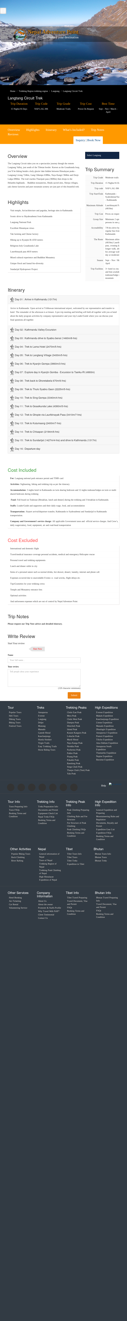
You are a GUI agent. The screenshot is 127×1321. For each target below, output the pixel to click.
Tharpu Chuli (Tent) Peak (78, 770)
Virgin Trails (43, 743)
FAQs (69, 907)
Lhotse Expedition (104, 723)
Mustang (42, 726)
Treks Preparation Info (48, 806)
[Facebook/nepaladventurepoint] (107, 140)
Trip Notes (97, 129)
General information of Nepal (49, 855)
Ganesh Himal (44, 733)
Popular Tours (15, 712)
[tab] (63, 299)
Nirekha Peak (73, 746)
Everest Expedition (104, 712)
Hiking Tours (15, 719)
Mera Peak (71, 716)
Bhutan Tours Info (103, 854)
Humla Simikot (45, 740)
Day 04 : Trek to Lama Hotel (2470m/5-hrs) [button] (38, 346)
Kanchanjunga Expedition (107, 719)
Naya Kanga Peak (75, 743)
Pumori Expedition (104, 736)
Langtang (42, 719)
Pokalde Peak (73, 760)
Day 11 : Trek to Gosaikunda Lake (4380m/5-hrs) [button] (41, 406)
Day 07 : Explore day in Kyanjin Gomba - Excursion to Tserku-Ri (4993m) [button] (55, 372)
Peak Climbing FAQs (76, 829)
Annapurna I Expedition (106, 733)
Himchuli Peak (73, 726)
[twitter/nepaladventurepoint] (111, 140)
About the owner (45, 904)
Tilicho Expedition (104, 740)
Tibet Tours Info (74, 854)
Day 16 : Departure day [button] (27, 448)
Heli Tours (13, 716)
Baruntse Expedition (105, 760)
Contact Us (43, 918)
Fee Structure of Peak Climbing (76, 824)
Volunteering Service (18, 908)
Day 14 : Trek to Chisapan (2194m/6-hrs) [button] (37, 431)
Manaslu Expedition (105, 726)
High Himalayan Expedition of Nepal (48, 878)
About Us (42, 901)
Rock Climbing (18, 857)
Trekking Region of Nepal (48, 865)
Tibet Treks (72, 861)
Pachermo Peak (74, 750)
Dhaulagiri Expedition (106, 729)
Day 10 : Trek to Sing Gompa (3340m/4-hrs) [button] (38, 397)
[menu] (3, 11)
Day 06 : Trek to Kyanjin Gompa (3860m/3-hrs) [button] (40, 363)
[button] (116, 298)
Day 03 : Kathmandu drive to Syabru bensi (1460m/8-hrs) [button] (46, 338)
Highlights (32, 129)
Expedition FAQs (103, 833)
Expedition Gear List (105, 829)
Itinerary (51, 129)
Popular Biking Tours (20, 854)
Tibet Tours (72, 857)
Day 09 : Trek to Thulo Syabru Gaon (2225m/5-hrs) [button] (42, 389)
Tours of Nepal (45, 860)
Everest (41, 716)
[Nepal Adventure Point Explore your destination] (20, 35)
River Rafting (17, 861)
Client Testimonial (46, 915)
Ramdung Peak (73, 763)
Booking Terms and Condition (17, 815)
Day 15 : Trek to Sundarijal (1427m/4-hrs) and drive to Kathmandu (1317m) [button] (55, 440)
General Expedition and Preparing (106, 811)
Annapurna (43, 712)
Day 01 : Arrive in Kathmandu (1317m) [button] (36, 299)
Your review (13, 667)
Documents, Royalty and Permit (107, 824)
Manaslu (41, 729)
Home (12, 91)
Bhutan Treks (101, 861)
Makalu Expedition (104, 716)
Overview (14, 129)
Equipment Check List (48, 813)
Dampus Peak (73, 723)
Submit (74, 695)
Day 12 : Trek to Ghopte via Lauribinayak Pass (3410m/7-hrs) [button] (48, 414)
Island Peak (72, 729)
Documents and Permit (48, 810)
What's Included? (74, 129)
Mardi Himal (72, 740)
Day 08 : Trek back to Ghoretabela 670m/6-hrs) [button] (40, 380)
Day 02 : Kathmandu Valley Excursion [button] (35, 329)
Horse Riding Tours (46, 750)
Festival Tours (15, 726)
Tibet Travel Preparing (77, 898)
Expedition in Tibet (75, 864)
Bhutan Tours (101, 857)
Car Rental (13, 904)
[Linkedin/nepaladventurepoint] (114, 140)
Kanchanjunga (44, 736)
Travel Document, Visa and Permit (77, 902)
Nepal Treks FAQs (46, 817)
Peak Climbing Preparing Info (78, 811)
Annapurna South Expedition (104, 748)
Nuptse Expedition (104, 756)
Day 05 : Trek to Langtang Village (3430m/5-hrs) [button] (41, 355)
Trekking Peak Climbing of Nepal (50, 872)
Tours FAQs (14, 810)
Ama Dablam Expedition (107, 743)
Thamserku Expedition (106, 753)
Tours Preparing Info (18, 806)
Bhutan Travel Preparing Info (107, 899)
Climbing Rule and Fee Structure (77, 818)
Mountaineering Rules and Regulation (107, 818)
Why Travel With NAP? (48, 911)
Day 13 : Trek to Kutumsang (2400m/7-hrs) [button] (38, 423)
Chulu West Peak (74, 719)
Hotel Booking (15, 898)
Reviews (13, 134)
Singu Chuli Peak (74, 767)
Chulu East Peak (74, 712)
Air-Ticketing (15, 901)
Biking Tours (14, 723)
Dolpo (41, 723)
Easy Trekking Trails (47, 746)
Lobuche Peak (73, 736)
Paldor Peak (72, 753)
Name (10, 655)
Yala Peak (71, 774)
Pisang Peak (72, 757)
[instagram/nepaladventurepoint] (118, 140)
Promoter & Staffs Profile (49, 908)
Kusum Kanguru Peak (76, 733)
